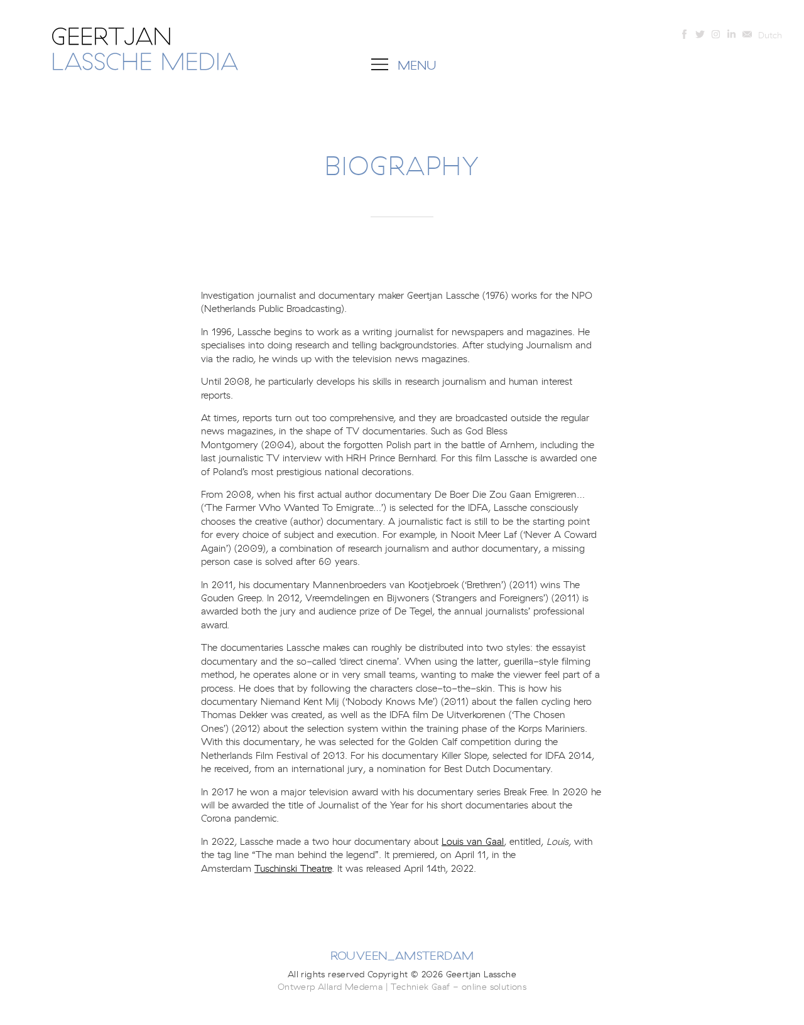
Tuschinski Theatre (293, 868)
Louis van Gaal (473, 841)
